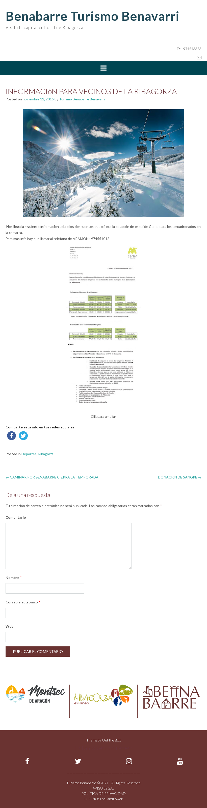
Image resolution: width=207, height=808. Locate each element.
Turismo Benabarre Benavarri (82, 99)
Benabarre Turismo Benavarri (92, 16)
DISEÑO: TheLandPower (104, 799)
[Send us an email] (199, 57)
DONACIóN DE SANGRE (179, 477)
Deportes (29, 454)
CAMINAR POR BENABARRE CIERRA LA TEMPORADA (52, 477)
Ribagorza (46, 454)
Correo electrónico (23, 602)
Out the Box (111, 740)
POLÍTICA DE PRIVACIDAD (104, 793)
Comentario (16, 517)
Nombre (14, 577)
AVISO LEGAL (103, 788)
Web (9, 626)
